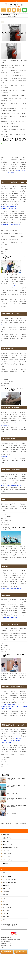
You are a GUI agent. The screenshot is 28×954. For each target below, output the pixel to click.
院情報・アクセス (7, 853)
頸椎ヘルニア (6, 904)
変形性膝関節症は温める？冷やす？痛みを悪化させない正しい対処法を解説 (17, 779)
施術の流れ (6, 841)
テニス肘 (5, 913)
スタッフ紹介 (6, 850)
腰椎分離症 (6, 917)
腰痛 (4, 873)
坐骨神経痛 (6, 891)
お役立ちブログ (7, 863)
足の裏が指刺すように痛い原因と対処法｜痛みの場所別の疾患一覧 (17, 799)
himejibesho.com (14, 288)
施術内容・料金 (7, 838)
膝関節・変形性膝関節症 (9, 882)
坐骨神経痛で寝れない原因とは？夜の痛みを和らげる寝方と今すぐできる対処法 (17, 793)
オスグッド (6, 898)
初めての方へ (6, 834)
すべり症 (5, 901)
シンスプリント (7, 907)
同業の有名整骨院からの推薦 (10, 847)
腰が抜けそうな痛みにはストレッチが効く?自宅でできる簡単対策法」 (16, 786)
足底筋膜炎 (6, 895)
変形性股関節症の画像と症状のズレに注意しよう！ (21, 823)
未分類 (2, 21)
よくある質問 (6, 856)
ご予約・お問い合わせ (9, 860)
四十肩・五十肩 (7, 876)
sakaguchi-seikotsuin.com (7, 285)
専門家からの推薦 (7, 844)
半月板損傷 (6, 910)
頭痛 (4, 920)
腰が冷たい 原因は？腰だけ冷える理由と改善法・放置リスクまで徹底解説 (17, 812)
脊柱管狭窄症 (6, 885)
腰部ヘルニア (6, 888)
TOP (6, 14)
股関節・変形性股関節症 (9, 879)
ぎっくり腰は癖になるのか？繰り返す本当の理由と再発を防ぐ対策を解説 (17, 806)
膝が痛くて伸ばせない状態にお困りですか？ (7, 823)
